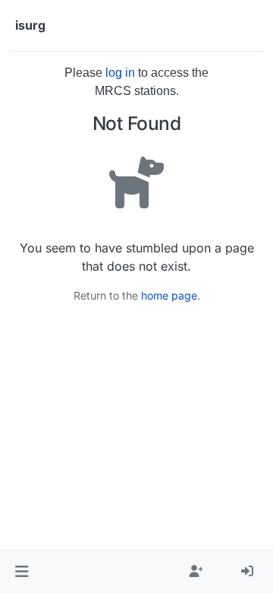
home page (169, 295)
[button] (21, 572)
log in (120, 72)
